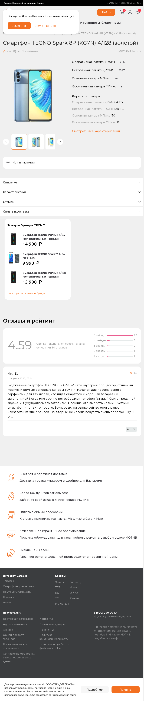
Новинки (8, 597)
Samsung (75, 582)
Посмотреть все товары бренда (26, 294)
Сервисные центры (52, 624)
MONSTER (62, 604)
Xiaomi (59, 582)
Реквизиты (47, 630)
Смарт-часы (111, 22)
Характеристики (14, 192)
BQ (57, 593)
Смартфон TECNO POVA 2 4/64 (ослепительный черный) (43, 236)
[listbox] (26, 3)
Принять (126, 689)
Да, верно (19, 25)
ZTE (57, 587)
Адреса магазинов (15, 624)
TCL (57, 598)
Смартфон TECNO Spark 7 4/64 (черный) (43, 255)
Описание (10, 182)
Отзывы (8, 201)
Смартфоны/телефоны (18, 586)
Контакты (46, 619)
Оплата (8, 630)
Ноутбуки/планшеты (17, 592)
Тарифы (8, 581)
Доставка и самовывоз (18, 619)
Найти (106, 12)
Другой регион (45, 25)
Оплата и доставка (16, 211)
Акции (7, 602)
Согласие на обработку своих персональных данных (19, 658)
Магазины (111, 3)
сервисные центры (130, 3)
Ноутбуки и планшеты (82, 22)
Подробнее (95, 689)
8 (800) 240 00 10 (105, 612)
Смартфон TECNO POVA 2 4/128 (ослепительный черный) (44, 274)
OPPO (74, 593)
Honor (74, 587)
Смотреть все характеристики (96, 131)
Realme (74, 598)
